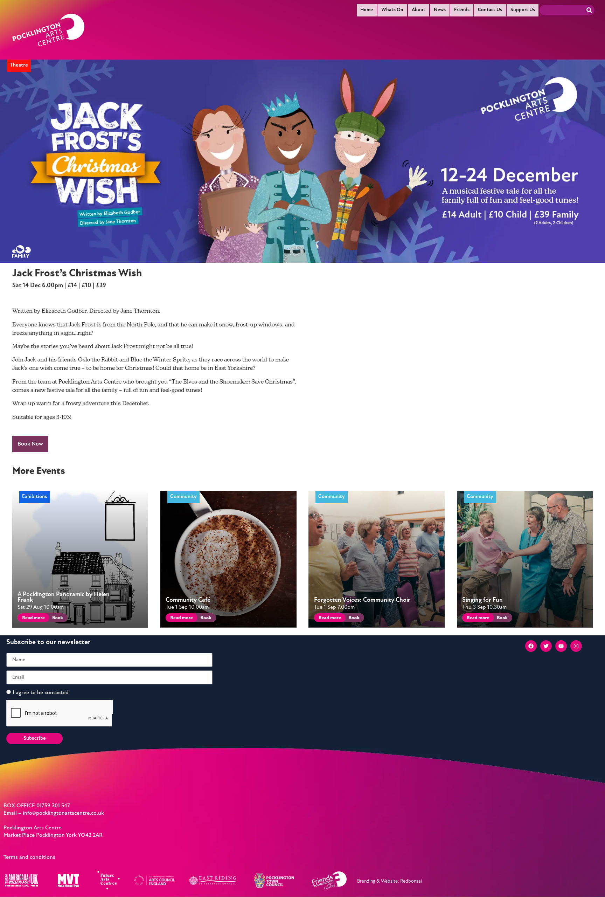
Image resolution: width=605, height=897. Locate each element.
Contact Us (490, 10)
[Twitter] (546, 646)
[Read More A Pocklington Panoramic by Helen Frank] (32, 618)
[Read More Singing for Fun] (476, 618)
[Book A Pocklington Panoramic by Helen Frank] (57, 618)
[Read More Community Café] (180, 618)
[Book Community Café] (205, 618)
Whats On (392, 10)
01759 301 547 (53, 806)
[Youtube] (561, 646)
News (440, 10)
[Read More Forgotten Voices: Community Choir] (328, 618)
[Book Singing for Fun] (502, 618)
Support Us (522, 10)
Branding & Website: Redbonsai (389, 881)
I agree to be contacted (41, 693)
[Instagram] (576, 646)
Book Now (30, 444)
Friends (462, 10)
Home (366, 10)
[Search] (589, 10)
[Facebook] (531, 646)
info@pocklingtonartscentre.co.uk (63, 813)
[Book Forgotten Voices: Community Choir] (353, 618)
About (418, 10)
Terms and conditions (29, 857)
